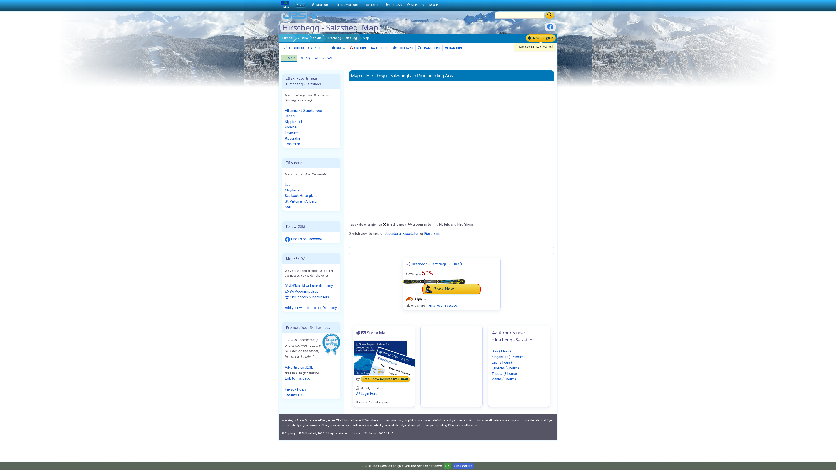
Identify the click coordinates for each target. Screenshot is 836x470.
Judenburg (393, 234)
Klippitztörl (410, 234)
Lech (288, 185)
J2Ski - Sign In (542, 38)
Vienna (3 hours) (504, 379)
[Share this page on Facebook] (550, 28)
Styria (317, 38)
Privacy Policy (296, 389)
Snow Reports (350, 5)
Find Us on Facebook (306, 239)
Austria (303, 38)
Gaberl (290, 116)
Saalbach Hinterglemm (302, 196)
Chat (436, 5)
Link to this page (297, 378)
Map (291, 58)
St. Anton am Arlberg (301, 201)
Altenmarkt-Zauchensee (303, 111)
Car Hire (455, 48)
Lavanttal (292, 133)
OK (447, 466)
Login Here (368, 394)
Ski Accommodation (304, 291)
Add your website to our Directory (311, 308)
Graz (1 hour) (501, 351)
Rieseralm (431, 234)
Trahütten (292, 144)
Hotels (382, 48)
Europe (287, 38)
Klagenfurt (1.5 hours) (508, 357)
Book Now (443, 289)
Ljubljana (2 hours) (505, 368)
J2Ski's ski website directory (310, 286)
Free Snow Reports (385, 379)
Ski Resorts (323, 5)
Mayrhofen (293, 190)
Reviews (325, 58)
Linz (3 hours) (502, 362)
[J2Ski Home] (299, 18)
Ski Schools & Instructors (309, 297)
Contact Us (293, 395)
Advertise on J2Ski (299, 367)
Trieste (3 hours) (504, 374)
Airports (417, 5)
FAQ (306, 58)
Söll (288, 207)
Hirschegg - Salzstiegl (342, 38)
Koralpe (291, 127)
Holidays (405, 48)
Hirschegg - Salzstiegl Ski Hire (435, 264)
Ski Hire (360, 48)
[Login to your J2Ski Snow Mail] (384, 357)
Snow (340, 48)
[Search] (549, 15)
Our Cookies (463, 466)
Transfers (430, 48)
